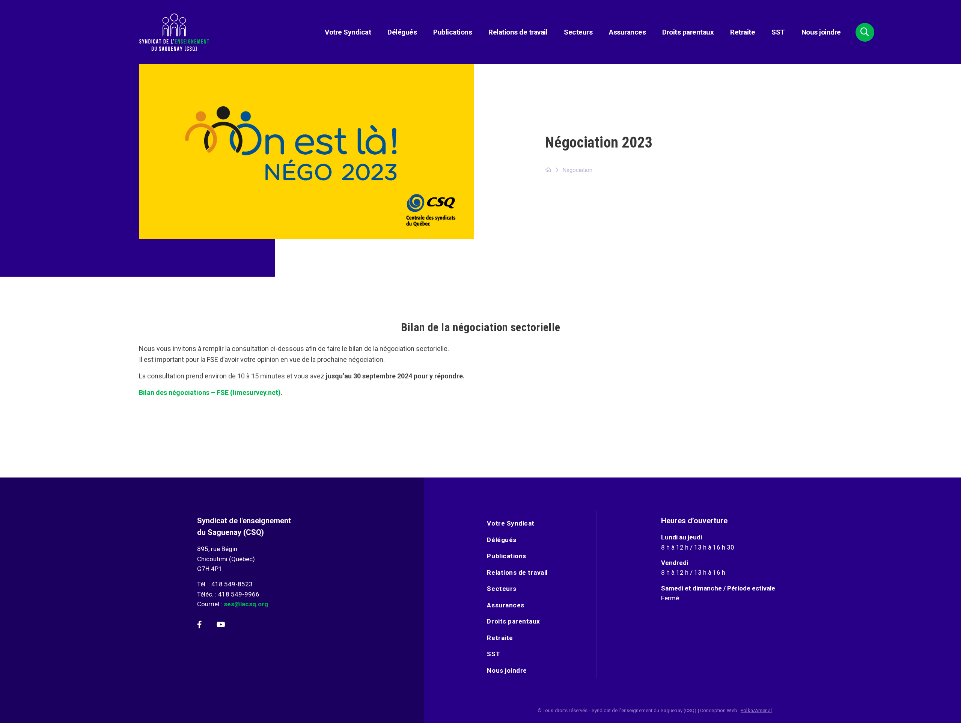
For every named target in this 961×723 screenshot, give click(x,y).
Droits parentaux (688, 32)
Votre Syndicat (348, 32)
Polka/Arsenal (756, 710)
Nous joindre (821, 32)
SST (778, 32)
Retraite (742, 32)
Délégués (402, 32)
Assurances (627, 32)
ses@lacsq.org (246, 604)
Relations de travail (517, 32)
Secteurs (578, 32)
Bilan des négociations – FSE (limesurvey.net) (210, 392)
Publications (452, 32)
